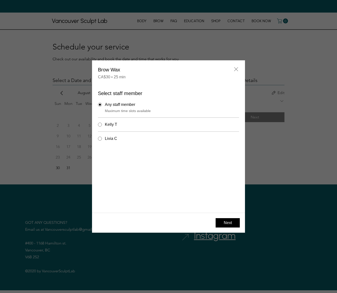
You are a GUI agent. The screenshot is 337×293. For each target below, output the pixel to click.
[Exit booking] (236, 69)
